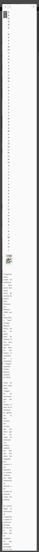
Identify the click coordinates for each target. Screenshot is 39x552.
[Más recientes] (5, 6)
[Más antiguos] (9, 6)
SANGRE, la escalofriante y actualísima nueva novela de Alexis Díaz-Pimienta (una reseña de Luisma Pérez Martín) (9, 131)
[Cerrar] (34, 6)
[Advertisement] (24, 45)
